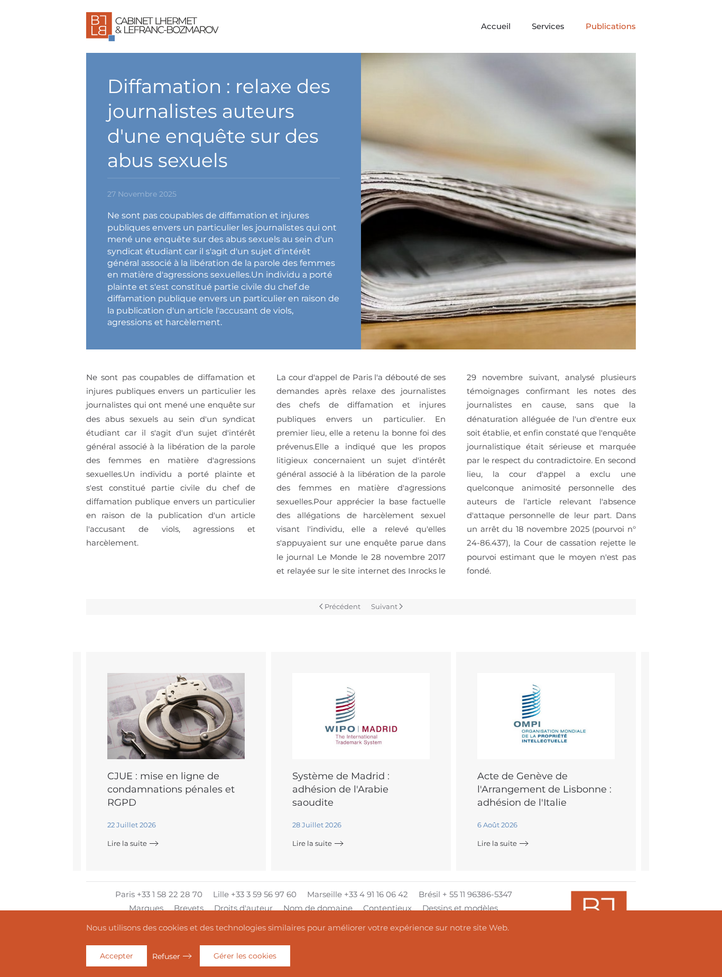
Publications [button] (611, 26)
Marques (146, 908)
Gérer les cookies (245, 956)
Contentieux (387, 908)
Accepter (116, 956)
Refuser (166, 956)
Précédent (342, 606)
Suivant (384, 606)
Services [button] (548, 26)
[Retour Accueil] (152, 26)
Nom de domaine (318, 908)
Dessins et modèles (460, 908)
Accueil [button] (496, 26)
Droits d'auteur (243, 908)
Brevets (188, 908)
